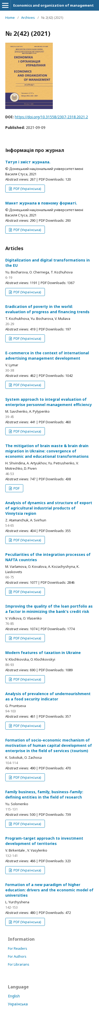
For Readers (17, 948)
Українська (18, 1003)
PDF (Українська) (27, 188)
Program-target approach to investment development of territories (44, 841)
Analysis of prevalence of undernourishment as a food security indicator (48, 696)
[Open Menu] (5, 5)
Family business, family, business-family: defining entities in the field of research (44, 794)
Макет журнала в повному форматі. (41, 203)
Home (10, 17)
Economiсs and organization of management (53, 5)
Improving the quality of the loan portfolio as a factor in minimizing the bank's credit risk (49, 609)
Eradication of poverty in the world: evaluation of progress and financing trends (47, 309)
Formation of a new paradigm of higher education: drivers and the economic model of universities (49, 890)
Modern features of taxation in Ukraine (43, 652)
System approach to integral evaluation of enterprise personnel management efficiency (48, 402)
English (14, 995)
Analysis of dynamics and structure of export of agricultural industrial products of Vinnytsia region (48, 508)
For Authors (17, 956)
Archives (28, 17)
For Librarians (18, 964)
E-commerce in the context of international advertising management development (47, 355)
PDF (16, 488)
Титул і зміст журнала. (27, 161)
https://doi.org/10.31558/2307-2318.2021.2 (51, 116)
